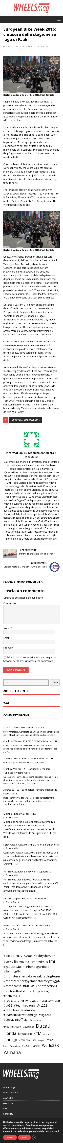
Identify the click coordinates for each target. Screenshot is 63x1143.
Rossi (5, 1046)
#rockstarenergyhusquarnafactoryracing (33, 1001)
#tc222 (42, 1005)
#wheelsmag (35, 1020)
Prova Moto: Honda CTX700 (29, 727)
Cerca (55, 682)
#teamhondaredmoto (19, 1010)
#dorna (24, 961)
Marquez (47, 1034)
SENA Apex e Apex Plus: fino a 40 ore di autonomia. (31, 844)
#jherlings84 (12, 971)
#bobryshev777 (44, 956)
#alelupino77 (12, 956)
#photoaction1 (46, 986)
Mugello (41, 1040)
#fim (41, 961)
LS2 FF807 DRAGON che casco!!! (39, 741)
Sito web (8, 647)
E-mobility (8, 1113)
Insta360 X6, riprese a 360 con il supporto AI (27, 871)
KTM (37, 1033)
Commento (9, 603)
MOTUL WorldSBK (27, 1040)
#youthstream (12, 1027)
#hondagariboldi (38, 967)
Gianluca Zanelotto (38, 46)
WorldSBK (50, 1045)
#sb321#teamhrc (15, 1005)
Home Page (9, 1087)
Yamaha (12, 1052)
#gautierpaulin (13, 967)
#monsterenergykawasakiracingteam (31, 976)
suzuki (26, 1046)
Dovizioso (28, 1026)
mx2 (50, 1040)
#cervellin (10, 961)
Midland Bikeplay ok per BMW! (19, 813)
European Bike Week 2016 (26, 419)
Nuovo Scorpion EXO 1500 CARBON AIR (25, 898)
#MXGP (28, 986)
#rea (5, 991)
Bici (5, 1108)
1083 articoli (31, 456)
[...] (8, 836)
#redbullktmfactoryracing (29, 991)
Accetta (10, 1137)
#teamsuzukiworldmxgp (20, 1015)
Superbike (15, 1046)
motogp (10, 1039)
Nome (7, 628)
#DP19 (33, 962)
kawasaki (25, 1034)
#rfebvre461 (11, 996)
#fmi (50, 961)
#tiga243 (45, 1015)
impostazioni (52, 1131)
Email (6, 637)
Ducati (43, 1026)
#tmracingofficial (15, 1020)
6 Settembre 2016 (15, 46)
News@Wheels (11, 1092)
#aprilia (28, 955)
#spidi (32, 1005)
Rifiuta (24, 1137)
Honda (9, 1033)
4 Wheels (8, 1103)
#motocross (12, 986)
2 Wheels (8, 1097)
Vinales (36, 1046)
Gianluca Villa (10, 741)
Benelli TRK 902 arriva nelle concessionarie (26, 925)
